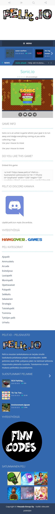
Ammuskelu (8, 261)
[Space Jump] (27, 493)
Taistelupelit (8, 308)
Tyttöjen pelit (8, 317)
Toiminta (6, 313)
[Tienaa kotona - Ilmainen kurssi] (22, 441)
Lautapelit (7, 275)
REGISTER (21, 2)
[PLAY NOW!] (10, 53)
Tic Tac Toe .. (17, 392)
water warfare (20, 51)
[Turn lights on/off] (20, 115)
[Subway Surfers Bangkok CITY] (41, 478)
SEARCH (33, 2)
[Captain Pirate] (14, 493)
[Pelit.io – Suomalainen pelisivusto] (27, 14)
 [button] (30, 115)
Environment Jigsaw (20, 404)
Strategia (6, 303)
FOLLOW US (45, 2)
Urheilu (5, 322)
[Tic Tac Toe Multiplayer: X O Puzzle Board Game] (6, 395)
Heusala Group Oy (25, 506)
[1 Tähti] (18, 77)
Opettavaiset (8, 284)
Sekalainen (7, 299)
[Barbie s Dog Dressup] (41, 493)
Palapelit (6, 289)
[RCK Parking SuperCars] (6, 383)
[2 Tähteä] (20, 77)
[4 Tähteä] (23, 77)
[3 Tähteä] (21, 77)
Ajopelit (6, 256)
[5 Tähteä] (25, 77)
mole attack (20, 62)
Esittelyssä (7, 270)
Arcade (5, 266)
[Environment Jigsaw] (6, 407)
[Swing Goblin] (14, 478)
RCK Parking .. (17, 380)
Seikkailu (6, 294)
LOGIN (9, 2)
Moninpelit (7, 280)
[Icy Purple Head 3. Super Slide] (27, 478)
